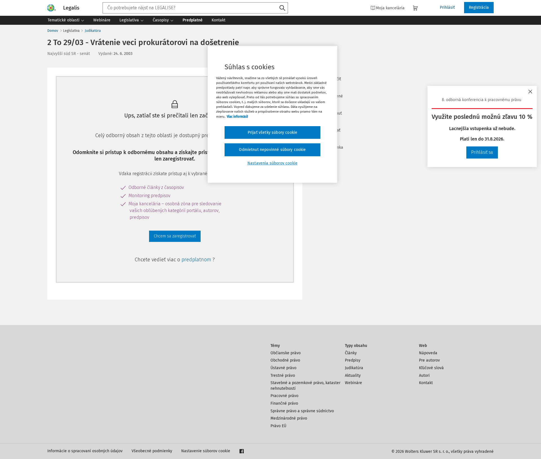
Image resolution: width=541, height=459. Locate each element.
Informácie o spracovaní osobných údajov (85, 451)
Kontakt (426, 382)
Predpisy (352, 360)
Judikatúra (93, 31)
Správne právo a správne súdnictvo (302, 411)
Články (351, 353)
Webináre (353, 382)
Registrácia (479, 7)
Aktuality (353, 375)
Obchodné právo (285, 360)
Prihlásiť (447, 7)
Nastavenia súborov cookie (272, 163)
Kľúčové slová (431, 368)
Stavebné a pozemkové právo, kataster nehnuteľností (305, 385)
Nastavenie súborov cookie (205, 451)
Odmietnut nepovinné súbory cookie (272, 149)
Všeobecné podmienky (152, 451)
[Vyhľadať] (282, 8)
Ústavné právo (283, 368)
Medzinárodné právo (288, 418)
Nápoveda (428, 353)
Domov (52, 31)
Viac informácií (237, 117)
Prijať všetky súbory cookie (272, 132)
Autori (424, 375)
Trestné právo (282, 375)
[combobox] (195, 8)
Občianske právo (285, 353)
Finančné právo (284, 403)
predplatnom (196, 260)
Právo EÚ (278, 426)
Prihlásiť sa (482, 152)
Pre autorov (429, 360)
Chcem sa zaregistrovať (175, 236)
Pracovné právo (284, 395)
